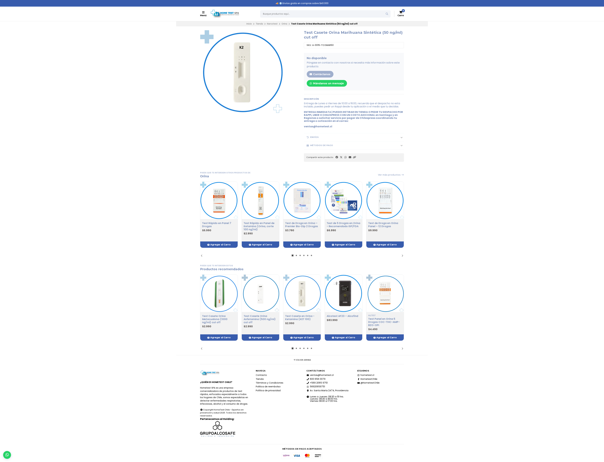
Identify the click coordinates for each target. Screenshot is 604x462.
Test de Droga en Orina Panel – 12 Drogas (383, 225)
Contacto (261, 375)
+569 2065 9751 (319, 383)
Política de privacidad (268, 390)
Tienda (259, 23)
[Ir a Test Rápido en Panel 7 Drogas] (219, 200)
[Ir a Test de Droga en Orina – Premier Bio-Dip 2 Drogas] (302, 200)
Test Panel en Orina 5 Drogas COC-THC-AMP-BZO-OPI (384, 322)
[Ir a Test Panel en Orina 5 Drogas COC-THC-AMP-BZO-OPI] (385, 293)
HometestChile (369, 379)
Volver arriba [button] (303, 360)
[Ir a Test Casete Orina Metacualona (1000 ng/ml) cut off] (219, 293)
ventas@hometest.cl (322, 375)
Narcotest (272, 23)
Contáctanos (321, 74)
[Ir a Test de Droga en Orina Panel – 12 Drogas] (385, 200)
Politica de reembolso (268, 386)
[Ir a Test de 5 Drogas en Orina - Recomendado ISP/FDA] (343, 200)
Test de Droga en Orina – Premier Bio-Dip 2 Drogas (301, 225)
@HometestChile (370, 383)
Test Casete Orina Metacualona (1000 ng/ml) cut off (214, 319)
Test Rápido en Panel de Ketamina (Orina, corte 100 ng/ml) (259, 226)
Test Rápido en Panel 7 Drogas (216, 225)
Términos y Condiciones (269, 383)
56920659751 (317, 386)
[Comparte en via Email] (350, 157)
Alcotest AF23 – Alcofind (342, 316)
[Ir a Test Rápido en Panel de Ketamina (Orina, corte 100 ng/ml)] (260, 200)
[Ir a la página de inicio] (224, 14)
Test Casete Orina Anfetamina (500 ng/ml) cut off (260, 319)
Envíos (314, 137)
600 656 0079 (317, 379)
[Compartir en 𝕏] (341, 157)
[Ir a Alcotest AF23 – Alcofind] (343, 293)
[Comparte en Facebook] (336, 157)
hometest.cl (367, 375)
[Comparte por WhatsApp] (345, 157)
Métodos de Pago (321, 145)
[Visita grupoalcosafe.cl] (224, 429)
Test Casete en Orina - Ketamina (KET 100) (299, 318)
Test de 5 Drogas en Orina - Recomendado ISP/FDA (343, 225)
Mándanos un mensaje (328, 83)
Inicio (249, 23)
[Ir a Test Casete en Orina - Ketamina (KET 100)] (302, 293)
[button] (354, 157)
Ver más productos (389, 175)
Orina (284, 23)
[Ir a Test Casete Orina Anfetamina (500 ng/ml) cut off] (260, 293)
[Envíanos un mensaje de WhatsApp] (7, 455)
